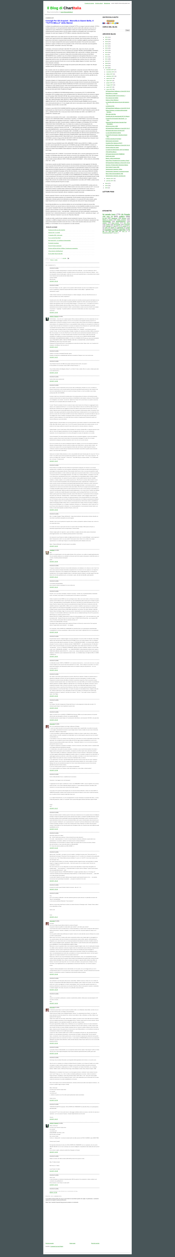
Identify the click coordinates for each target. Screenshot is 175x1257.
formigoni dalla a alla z (120, 230)
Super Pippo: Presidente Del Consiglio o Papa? (117, 160)
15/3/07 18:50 (54, 656)
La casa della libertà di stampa (113, 132)
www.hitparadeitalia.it (67, 12)
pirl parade (117, 224)
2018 (106, 43)
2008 (106, 65)
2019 (106, 41)
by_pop (105, 218)
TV (119, 226)
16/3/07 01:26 (54, 848)
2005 (106, 185)
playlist (112, 227)
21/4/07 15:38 (54, 1171)
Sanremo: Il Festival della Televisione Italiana (117, 165)
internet (108, 226)
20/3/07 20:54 (54, 1043)
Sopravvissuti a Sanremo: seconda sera (115, 175)
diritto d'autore (121, 220)
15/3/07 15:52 (54, 509)
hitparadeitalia (107, 221)
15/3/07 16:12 (54, 577)
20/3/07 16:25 (54, 989)
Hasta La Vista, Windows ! (112, 100)
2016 (106, 48)
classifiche (114, 218)
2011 (106, 59)
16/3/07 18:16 (54, 881)
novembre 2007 (110, 72)
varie (106, 227)
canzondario (122, 229)
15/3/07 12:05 (54, 312)
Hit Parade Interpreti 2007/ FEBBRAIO (115, 154)
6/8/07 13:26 (53, 1192)
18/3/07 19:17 (54, 917)
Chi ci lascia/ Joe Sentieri (112, 97)
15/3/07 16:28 (54, 632)
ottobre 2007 (109, 74)
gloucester (52, 724)
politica (122, 216)
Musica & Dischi (108, 220)
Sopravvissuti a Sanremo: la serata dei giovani (117, 171)
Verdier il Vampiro (54, 316)
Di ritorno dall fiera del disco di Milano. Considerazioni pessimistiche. (63, 248)
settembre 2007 (110, 76)
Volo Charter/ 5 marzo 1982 (112, 167)
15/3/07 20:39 (54, 696)
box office (127, 223)
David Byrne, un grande (111, 93)
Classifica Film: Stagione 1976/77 (114, 143)
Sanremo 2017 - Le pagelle (54, 232)
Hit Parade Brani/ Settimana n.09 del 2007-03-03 (118, 162)
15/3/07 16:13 (54, 587)
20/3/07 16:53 (54, 1003)
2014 (106, 52)
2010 (106, 61)
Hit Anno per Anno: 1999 (112, 126)
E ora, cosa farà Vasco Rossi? (54, 237)
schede (128, 227)
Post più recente (50, 1243)
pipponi (124, 226)
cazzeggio (127, 224)
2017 (106, 46)
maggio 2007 (109, 85)
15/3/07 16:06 (54, 561)
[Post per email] (68, 258)
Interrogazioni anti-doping (112, 141)
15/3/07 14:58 (54, 381)
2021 (106, 37)
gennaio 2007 (110, 180)
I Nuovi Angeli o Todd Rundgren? (55, 251)
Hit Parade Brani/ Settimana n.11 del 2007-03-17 (118, 128)
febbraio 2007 (110, 178)
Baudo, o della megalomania (113, 158)
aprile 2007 (109, 87)
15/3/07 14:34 (54, 372)
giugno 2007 (109, 82)
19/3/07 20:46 (54, 974)
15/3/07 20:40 (54, 708)
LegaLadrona (108, 230)
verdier (56, 259)
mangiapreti (120, 227)
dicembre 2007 (110, 69)
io (129, 226)
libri (129, 229)
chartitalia (52, 550)
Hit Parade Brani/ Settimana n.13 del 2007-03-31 (118, 91)
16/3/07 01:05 (54, 829)
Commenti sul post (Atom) (56, 1246)
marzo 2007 (109, 89)
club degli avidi (113, 231)
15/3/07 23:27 (54, 808)
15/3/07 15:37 (54, 461)
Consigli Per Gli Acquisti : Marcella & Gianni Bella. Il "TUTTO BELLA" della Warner (70, 22)
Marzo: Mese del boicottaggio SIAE (114, 173)
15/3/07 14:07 (54, 357)
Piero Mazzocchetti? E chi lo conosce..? (115, 95)
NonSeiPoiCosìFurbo (107, 232)
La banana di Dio (110, 106)
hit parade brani (109, 214)
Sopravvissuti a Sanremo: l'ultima (114, 169)
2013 (106, 54)
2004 (106, 187)
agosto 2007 (109, 78)
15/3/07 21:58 (54, 770)
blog (115, 226)
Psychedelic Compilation (53, 243)
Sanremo (115, 232)
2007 (106, 67)
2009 (106, 63)
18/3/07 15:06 (54, 889)
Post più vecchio (95, 1243)
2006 (106, 183)
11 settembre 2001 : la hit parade (55, 235)
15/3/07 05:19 (54, 281)
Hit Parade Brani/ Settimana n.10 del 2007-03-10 (118, 145)
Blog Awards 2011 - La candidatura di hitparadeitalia (59, 240)
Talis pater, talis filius (111, 114)
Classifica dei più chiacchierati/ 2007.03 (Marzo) (118, 116)
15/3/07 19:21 (54, 670)
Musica (52, 259)
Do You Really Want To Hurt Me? (55, 253)
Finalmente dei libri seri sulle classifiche (56, 229)
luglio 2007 (109, 80)
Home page (72, 1243)
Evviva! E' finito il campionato (54, 245)
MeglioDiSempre (121, 221)
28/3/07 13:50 (54, 1152)
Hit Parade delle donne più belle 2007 (115, 130)
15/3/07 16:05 (54, 546)
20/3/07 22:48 (54, 1053)
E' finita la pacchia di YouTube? (113, 138)
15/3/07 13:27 (54, 347)
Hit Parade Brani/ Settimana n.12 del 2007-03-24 (118, 108)
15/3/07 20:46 (54, 720)
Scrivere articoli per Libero (112, 147)
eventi (114, 229)
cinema (105, 223)
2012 (106, 57)
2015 (106, 50)
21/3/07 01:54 (54, 1100)
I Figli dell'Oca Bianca (111, 151)
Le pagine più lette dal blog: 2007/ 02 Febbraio (117, 149)
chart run (124, 231)
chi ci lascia (108, 229)
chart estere (115, 223)
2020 (106, 39)
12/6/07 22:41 (54, 1184)
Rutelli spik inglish (110, 156)
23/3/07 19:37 (54, 1119)
